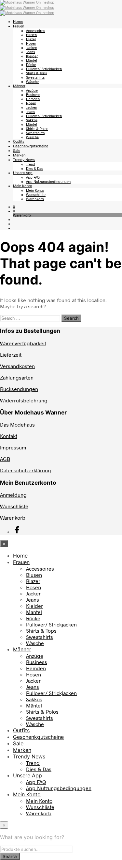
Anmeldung (13, 495)
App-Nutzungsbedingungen (48, 181)
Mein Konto (22, 186)
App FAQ (33, 177)
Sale (16, 150)
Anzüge (32, 90)
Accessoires (35, 30)
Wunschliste (36, 194)
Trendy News (24, 159)
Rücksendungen (19, 389)
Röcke (31, 64)
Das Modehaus (17, 424)
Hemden (33, 99)
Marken (19, 155)
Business (33, 94)
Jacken (31, 47)
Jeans (30, 52)
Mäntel (31, 60)
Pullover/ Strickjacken (44, 69)
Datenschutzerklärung (25, 470)
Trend (30, 164)
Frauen (18, 26)
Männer (19, 86)
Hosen (31, 43)
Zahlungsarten (17, 377)
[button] (14, 206)
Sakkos (31, 120)
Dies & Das (34, 168)
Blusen (31, 35)
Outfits (18, 141)
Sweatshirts (35, 77)
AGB (5, 459)
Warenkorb (35, 199)
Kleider (32, 56)
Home (18, 21)
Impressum (13, 447)
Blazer (31, 39)
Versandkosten (17, 366)
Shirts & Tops (36, 73)
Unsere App (23, 172)
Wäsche (32, 81)
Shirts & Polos (37, 128)
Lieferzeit (10, 354)
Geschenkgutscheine (30, 146)
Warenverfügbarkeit (23, 343)
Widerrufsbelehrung (23, 400)
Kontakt (8, 436)
